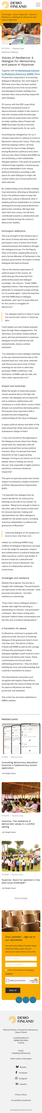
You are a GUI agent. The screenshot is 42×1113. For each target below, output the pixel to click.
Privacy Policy (21, 1095)
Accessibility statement (21, 1100)
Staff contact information (21, 1059)
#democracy (6, 52)
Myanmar (24, 14)
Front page (6, 14)
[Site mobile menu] (38, 4)
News (22, 48)
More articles (21, 898)
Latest (15, 14)
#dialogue (14, 52)
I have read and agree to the (19, 972)
